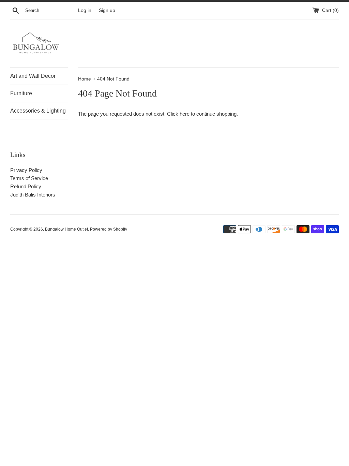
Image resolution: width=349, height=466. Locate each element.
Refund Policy (25, 186)
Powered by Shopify (108, 229)
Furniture (21, 93)
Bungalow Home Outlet (66, 229)
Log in (84, 10)
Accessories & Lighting (38, 111)
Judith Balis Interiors (32, 195)
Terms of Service (29, 178)
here (184, 114)
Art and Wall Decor (33, 76)
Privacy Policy (26, 170)
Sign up (107, 10)
